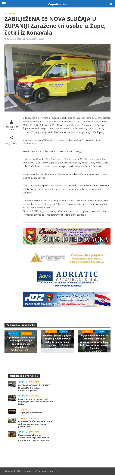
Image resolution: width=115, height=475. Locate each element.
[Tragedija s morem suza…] (12, 411)
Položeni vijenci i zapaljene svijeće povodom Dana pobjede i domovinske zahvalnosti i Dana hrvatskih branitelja (57, 342)
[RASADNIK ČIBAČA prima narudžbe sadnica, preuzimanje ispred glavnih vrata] (12, 420)
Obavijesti (34, 418)
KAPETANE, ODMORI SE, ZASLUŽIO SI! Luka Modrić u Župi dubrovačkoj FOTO (34, 388)
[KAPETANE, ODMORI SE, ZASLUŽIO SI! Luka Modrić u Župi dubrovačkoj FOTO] (12, 383)
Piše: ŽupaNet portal (35, 38)
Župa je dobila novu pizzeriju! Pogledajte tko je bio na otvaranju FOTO (35, 401)
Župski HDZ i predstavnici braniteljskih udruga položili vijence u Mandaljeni (21, 342)
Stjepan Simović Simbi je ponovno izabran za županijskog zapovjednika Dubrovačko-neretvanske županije (94, 342)
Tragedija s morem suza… (31, 412)
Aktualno (13, 333)
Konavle (100, 331)
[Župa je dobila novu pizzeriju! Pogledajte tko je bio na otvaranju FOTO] (12, 397)
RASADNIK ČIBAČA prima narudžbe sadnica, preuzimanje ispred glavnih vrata (35, 424)
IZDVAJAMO (9, 13)
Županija (63, 331)
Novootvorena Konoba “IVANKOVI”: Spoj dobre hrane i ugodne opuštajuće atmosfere (33, 438)
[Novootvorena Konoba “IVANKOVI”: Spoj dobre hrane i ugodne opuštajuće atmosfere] (12, 433)
